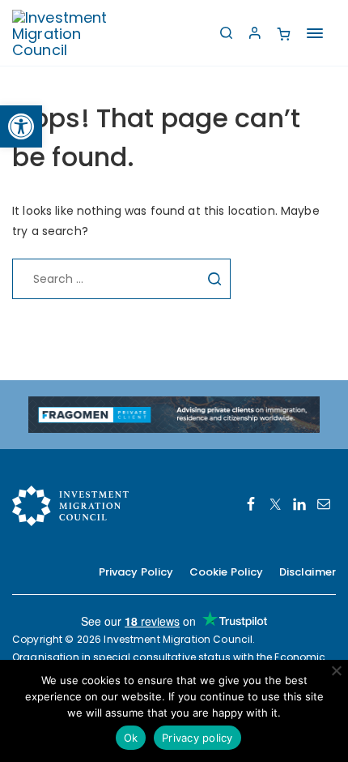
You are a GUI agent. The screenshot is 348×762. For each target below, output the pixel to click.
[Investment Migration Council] (73, 33)
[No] (336, 670)
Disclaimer (307, 572)
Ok (131, 737)
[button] (21, 126)
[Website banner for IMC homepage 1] (174, 413)
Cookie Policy (226, 572)
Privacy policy (197, 737)
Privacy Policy (136, 572)
